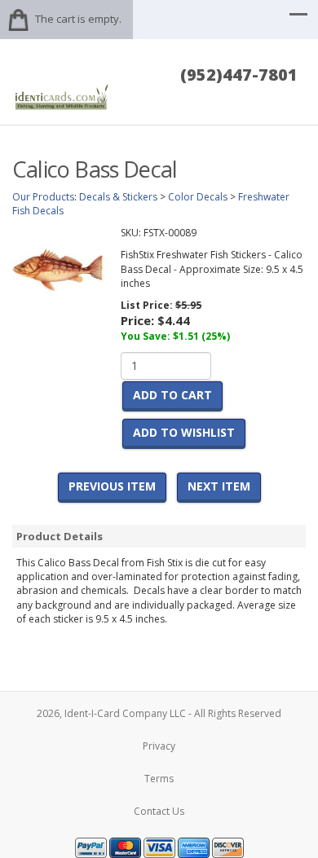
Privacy (159, 746)
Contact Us (159, 811)
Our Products (43, 197)
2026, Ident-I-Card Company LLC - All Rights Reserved (159, 713)
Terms (159, 778)
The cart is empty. (78, 18)
